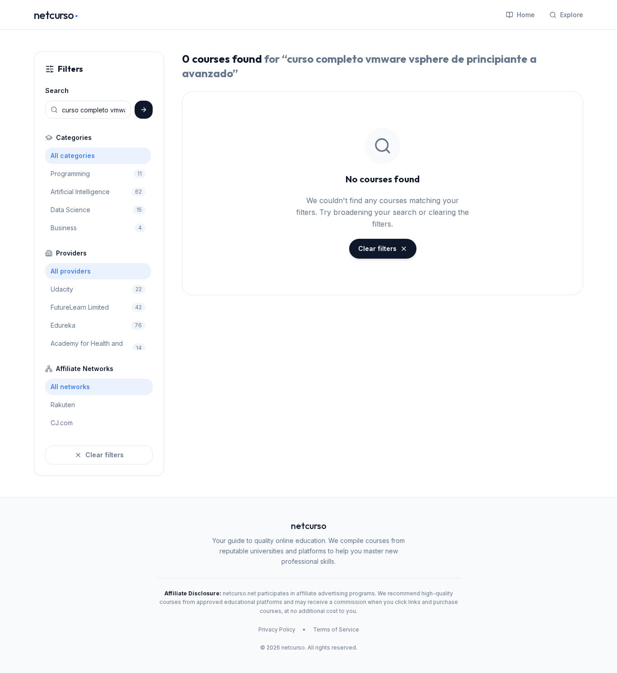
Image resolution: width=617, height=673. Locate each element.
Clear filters (104, 455)
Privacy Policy (276, 629)
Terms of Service (336, 629)
